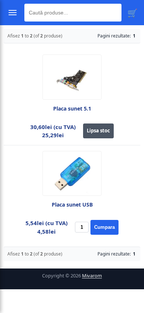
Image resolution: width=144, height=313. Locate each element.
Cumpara (104, 227)
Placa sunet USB (72, 204)
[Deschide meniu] (12, 13)
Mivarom (92, 275)
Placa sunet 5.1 (72, 108)
